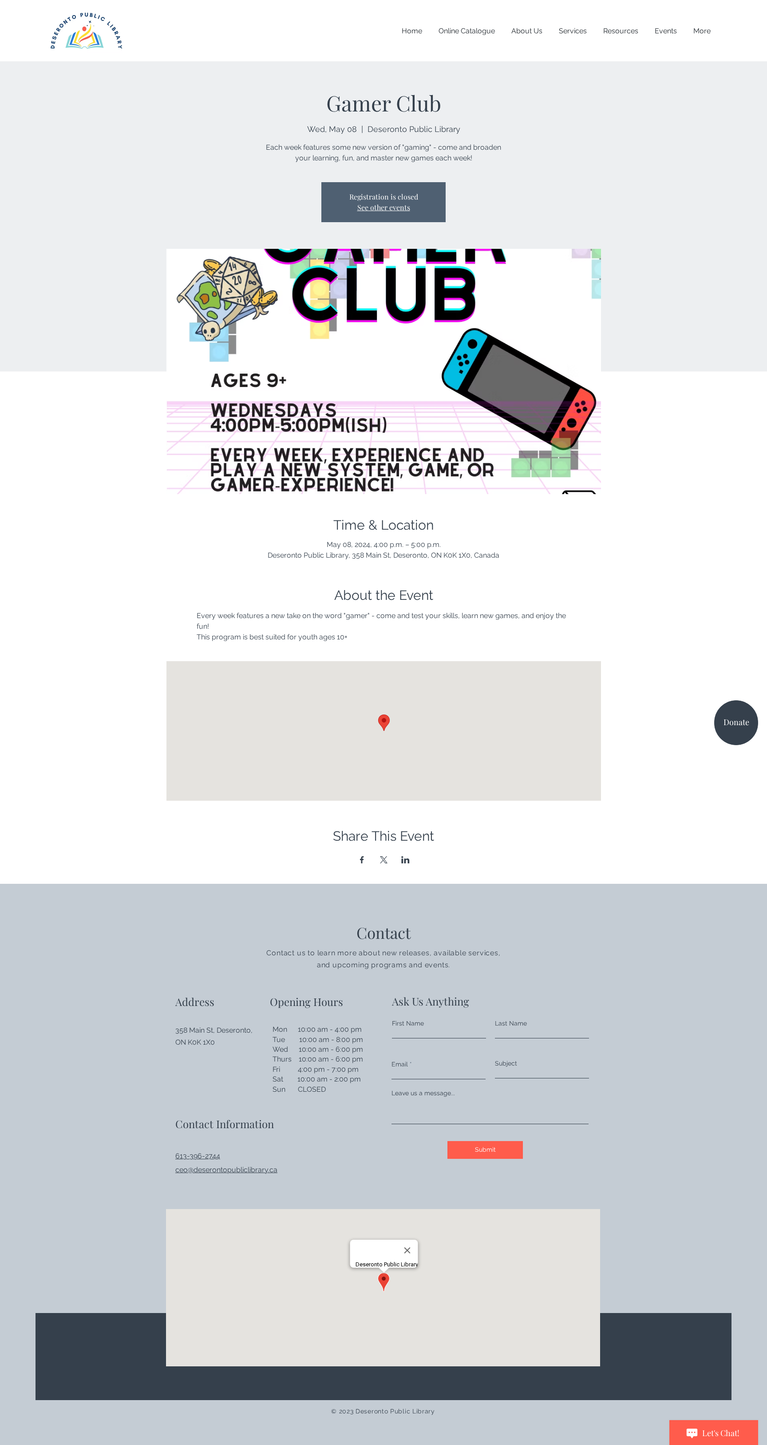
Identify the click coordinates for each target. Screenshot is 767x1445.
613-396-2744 (197, 1156)
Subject (506, 1063)
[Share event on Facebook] (362, 859)
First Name (408, 1023)
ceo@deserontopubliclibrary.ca (226, 1170)
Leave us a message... (423, 1093)
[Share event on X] (384, 859)
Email (399, 1064)
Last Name (511, 1023)
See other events (383, 207)
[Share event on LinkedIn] (405, 859)
